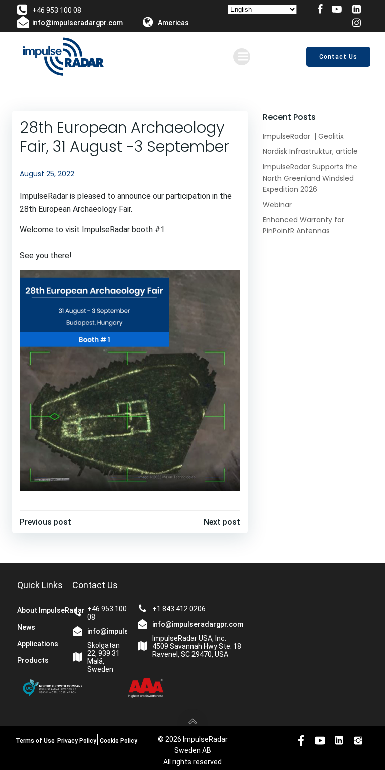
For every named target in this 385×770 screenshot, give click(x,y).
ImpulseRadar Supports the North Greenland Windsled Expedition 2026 (310, 178)
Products (33, 660)
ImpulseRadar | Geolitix (303, 136)
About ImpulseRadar (44, 610)
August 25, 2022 (47, 174)
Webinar (277, 205)
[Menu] (241, 56)
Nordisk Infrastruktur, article (310, 151)
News (26, 627)
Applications (37, 644)
